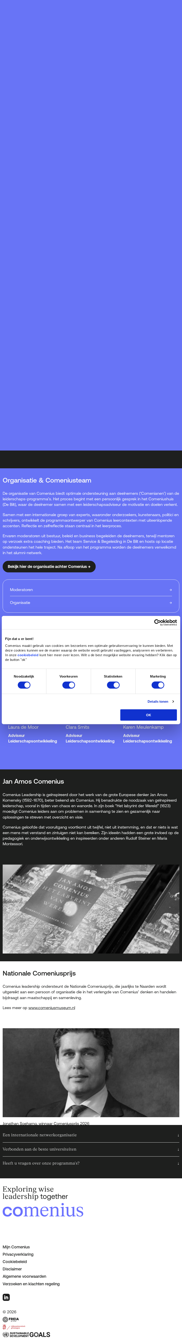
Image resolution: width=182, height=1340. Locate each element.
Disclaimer (12, 1269)
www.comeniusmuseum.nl (51, 1007)
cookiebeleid (28, 655)
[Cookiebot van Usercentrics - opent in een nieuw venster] (157, 622)
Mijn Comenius (16, 1247)
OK (148, 715)
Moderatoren (21, 589)
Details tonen (158, 701)
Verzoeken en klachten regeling (31, 1284)
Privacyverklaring (18, 1254)
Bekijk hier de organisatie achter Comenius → (49, 566)
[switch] (68, 685)
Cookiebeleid (15, 1261)
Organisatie (20, 602)
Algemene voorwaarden (24, 1276)
